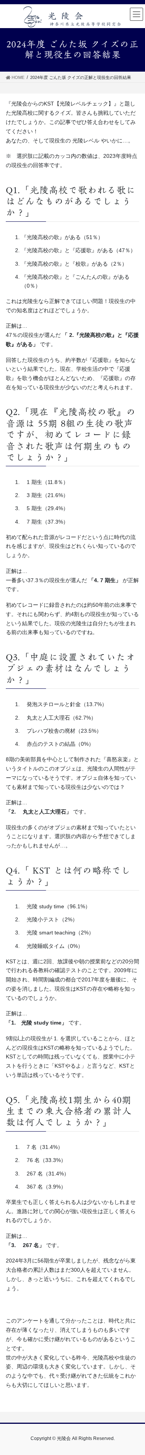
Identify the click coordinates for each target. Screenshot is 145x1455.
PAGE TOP (134, 1404)
